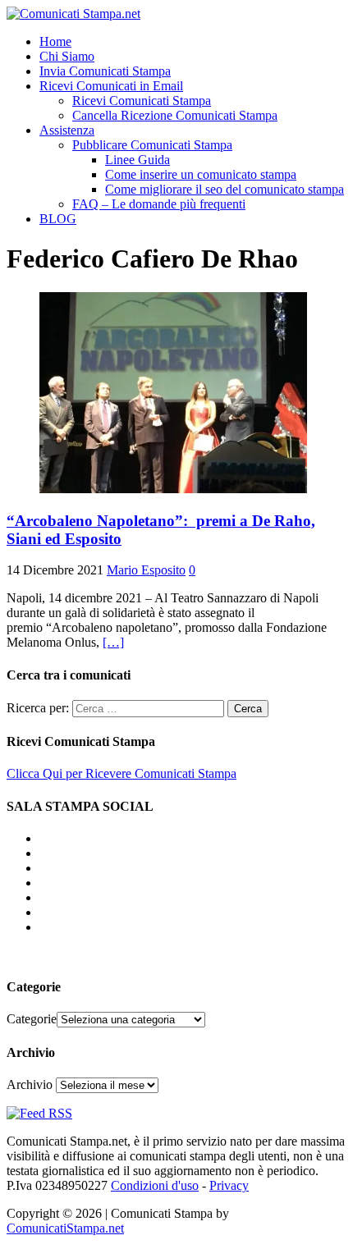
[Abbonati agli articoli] (39, 1113)
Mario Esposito (146, 570)
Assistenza (66, 130)
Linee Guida (137, 160)
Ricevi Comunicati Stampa (141, 101)
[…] (113, 642)
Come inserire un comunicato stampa (200, 174)
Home (55, 41)
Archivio (30, 1084)
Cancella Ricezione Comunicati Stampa (174, 115)
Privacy (229, 1185)
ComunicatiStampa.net (65, 1228)
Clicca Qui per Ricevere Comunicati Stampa (121, 773)
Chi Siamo (66, 56)
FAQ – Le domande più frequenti (158, 204)
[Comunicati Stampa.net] (73, 14)
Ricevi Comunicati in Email (111, 86)
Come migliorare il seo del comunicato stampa (224, 189)
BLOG (57, 219)
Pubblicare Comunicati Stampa (152, 145)
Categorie (32, 1019)
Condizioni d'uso (155, 1185)
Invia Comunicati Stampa (105, 71)
